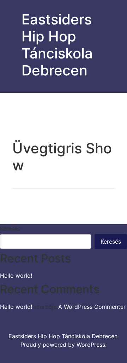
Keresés (10, 228)
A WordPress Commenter (92, 306)
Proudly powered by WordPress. (63, 344)
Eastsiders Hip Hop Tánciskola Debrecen (57, 45)
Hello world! (16, 275)
